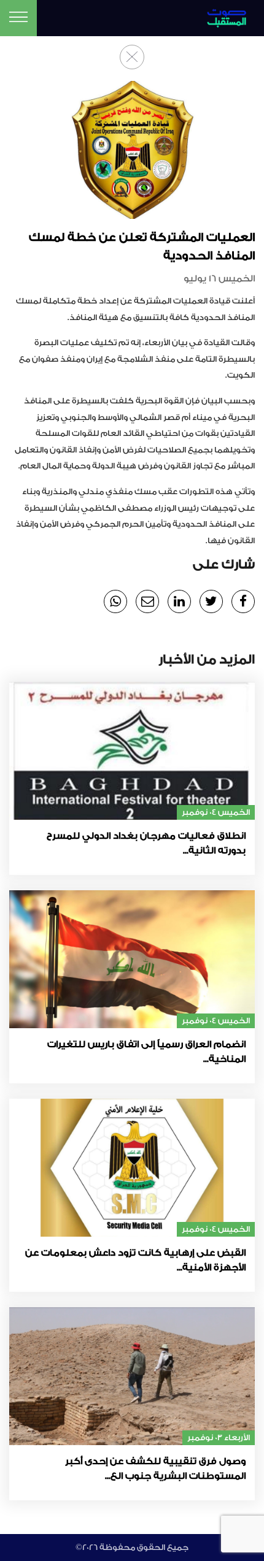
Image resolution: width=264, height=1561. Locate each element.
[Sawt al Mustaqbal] (225, 16)
